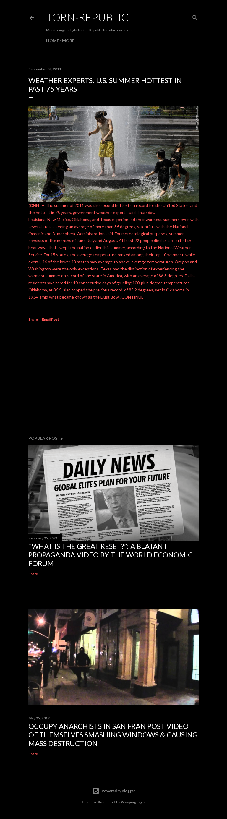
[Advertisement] (113, 379)
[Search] (195, 16)
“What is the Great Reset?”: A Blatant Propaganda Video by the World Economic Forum (110, 554)
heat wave (38, 247)
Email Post (50, 319)
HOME (52, 40)
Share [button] (33, 319)
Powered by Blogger (118, 791)
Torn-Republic (87, 17)
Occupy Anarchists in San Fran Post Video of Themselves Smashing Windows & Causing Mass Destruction (112, 734)
